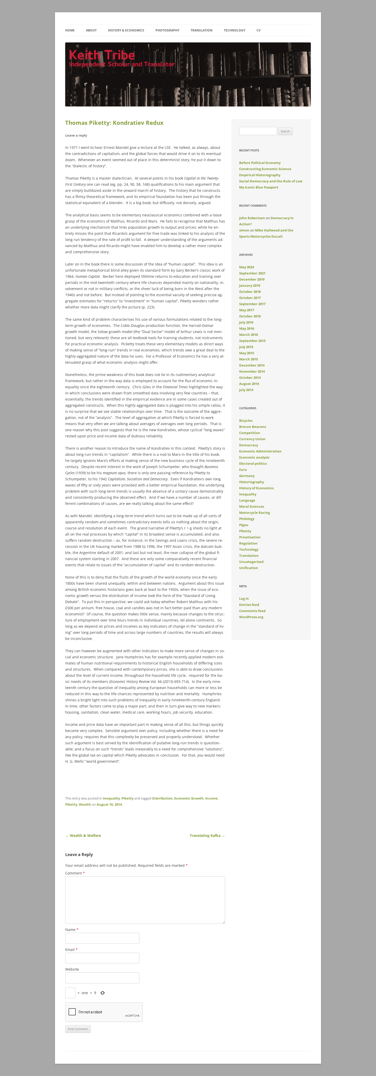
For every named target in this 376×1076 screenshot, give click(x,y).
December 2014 (251, 365)
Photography (167, 30)
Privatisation (250, 537)
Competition (249, 432)
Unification (248, 567)
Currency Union (252, 439)
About (91, 30)
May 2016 (246, 328)
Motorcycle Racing (254, 512)
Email (71, 949)
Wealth (85, 804)
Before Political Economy (260, 162)
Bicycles (245, 420)
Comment (75, 873)
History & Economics (126, 30)
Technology (234, 30)
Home (70, 30)
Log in (244, 598)
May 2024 (246, 267)
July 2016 (246, 322)
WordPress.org (251, 617)
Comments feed (252, 610)
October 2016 (250, 316)
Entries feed (249, 604)
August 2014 (249, 383)
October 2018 (250, 291)
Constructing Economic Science (265, 169)
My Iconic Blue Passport (258, 187)
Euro (243, 469)
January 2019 (249, 285)
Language (247, 500)
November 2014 (252, 371)
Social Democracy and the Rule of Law (270, 181)
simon (244, 230)
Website (72, 969)
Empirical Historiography (259, 175)
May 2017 (246, 310)
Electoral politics (253, 463)
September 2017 (252, 304)
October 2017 (250, 297)
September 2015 (252, 340)
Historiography (251, 482)
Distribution (162, 798)
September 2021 (252, 273)
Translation (202, 30)
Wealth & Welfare (83, 835)
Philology (246, 518)
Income (211, 798)
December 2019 (251, 279)
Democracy (248, 445)
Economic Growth (189, 798)
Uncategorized (251, 561)
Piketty (127, 798)
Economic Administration (260, 451)
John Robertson (252, 218)
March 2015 (248, 359)
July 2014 (246, 389)
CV (259, 30)
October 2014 (250, 377)
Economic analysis (254, 457)
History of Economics (256, 488)
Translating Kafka (207, 835)
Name (72, 929)
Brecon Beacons (252, 426)
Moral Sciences (251, 506)
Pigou (243, 525)
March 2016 (248, 334)
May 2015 (246, 353)
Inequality (111, 798)
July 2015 (246, 347)
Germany (247, 475)
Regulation (248, 543)
